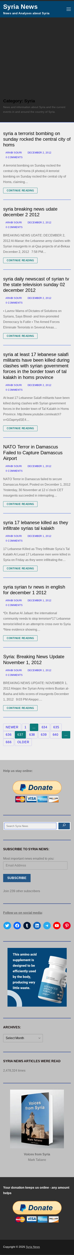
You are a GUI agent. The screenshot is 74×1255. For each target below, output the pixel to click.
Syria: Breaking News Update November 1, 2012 (33, 659)
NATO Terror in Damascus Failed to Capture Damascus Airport (33, 452)
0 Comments (13, 157)
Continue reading (20, 190)
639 (44, 734)
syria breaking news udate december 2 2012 (30, 211)
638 (32, 734)
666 (8, 742)
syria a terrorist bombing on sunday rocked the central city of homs (37, 139)
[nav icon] (69, 9)
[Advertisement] (37, 56)
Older (23, 742)
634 (44, 727)
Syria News (20, 6)
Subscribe (16, 878)
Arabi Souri (13, 152)
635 (56, 727)
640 (55, 734)
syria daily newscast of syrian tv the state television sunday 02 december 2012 (36, 284)
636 (8, 734)
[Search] (64, 826)
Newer (12, 727)
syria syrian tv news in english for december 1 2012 (34, 589)
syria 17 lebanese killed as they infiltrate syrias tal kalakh (35, 525)
